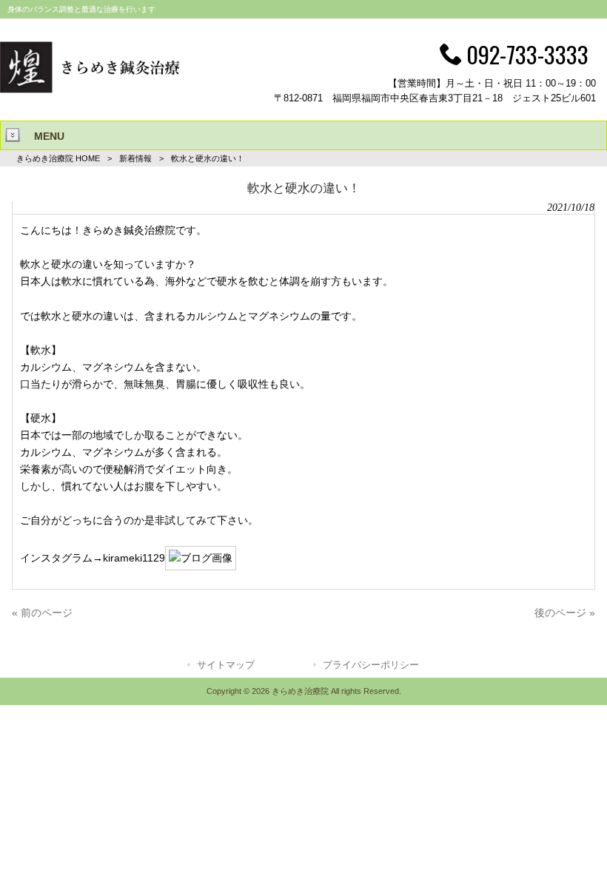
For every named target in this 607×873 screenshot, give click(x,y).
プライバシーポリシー (371, 664)
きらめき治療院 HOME (58, 158)
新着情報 (135, 158)
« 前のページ (42, 612)
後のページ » (564, 612)
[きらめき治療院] (90, 89)
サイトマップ (226, 664)
